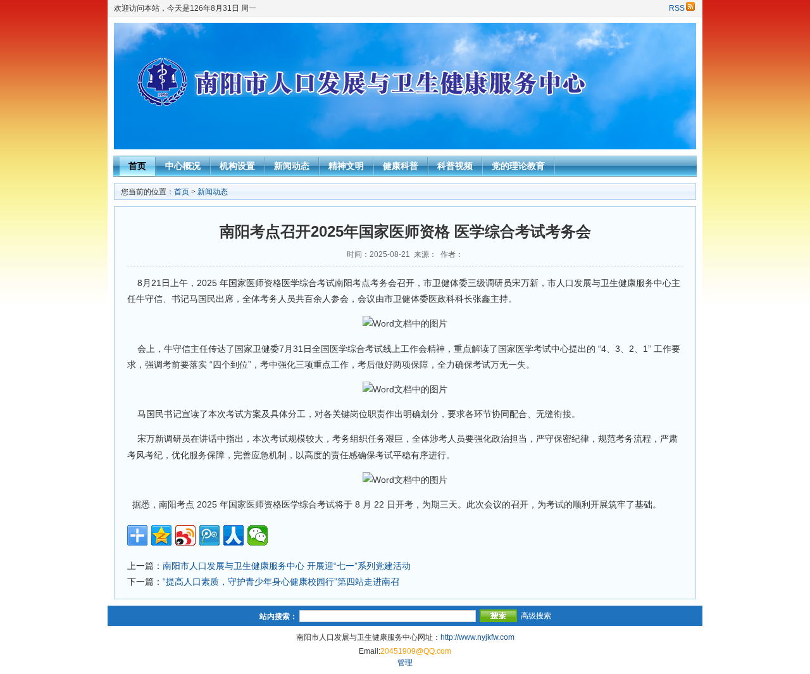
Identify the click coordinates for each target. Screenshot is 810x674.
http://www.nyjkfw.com (477, 637)
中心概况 (183, 166)
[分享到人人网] (233, 535)
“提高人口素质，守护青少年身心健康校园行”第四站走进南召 (281, 582)
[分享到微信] (257, 535)
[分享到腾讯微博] (209, 535)
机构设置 (237, 166)
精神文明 (346, 166)
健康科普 (400, 166)
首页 (137, 166)
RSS (677, 8)
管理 (405, 662)
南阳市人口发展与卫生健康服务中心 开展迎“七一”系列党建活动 (287, 566)
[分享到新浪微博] (185, 535)
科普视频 (455, 166)
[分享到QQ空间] (161, 535)
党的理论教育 (518, 166)
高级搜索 (536, 615)
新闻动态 (291, 166)
